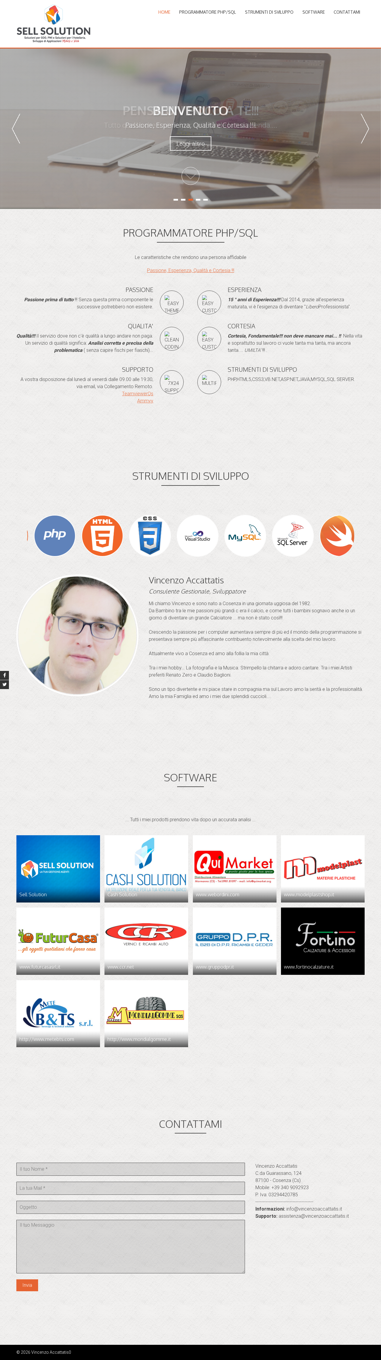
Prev (16, 128)
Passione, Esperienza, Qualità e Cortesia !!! (190, 270)
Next (365, 128)
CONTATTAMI (347, 12)
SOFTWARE (313, 12)
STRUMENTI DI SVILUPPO (269, 12)
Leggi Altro (190, 143)
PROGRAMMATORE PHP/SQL (207, 12)
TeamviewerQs (137, 393)
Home (164, 12)
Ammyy (145, 401)
